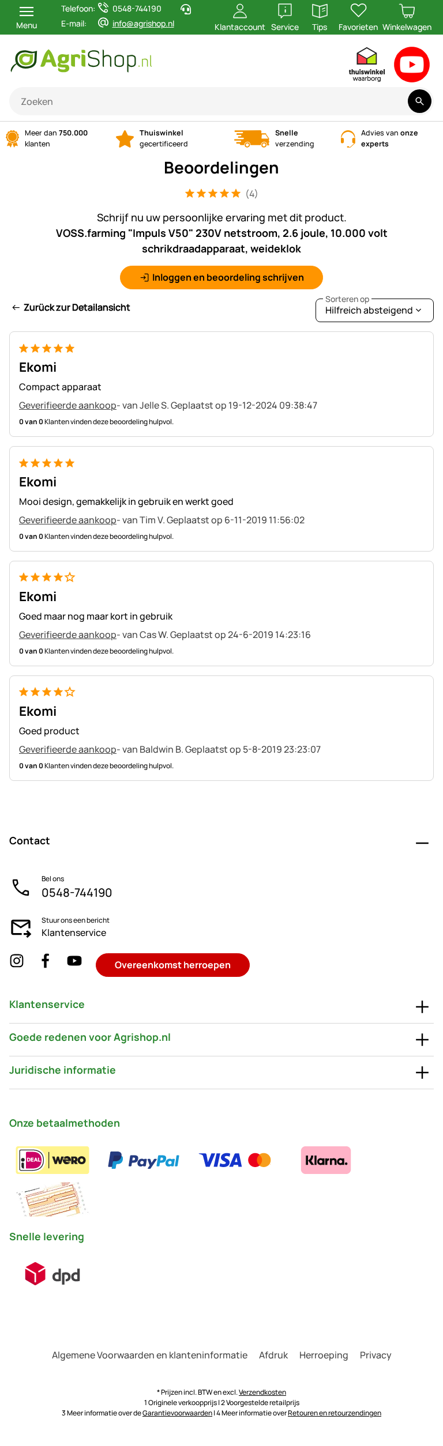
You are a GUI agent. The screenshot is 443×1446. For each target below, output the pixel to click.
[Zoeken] (419, 101)
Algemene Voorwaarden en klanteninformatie (149, 1355)
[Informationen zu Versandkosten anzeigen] (52, 1273)
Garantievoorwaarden (177, 1413)
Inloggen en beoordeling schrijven (228, 277)
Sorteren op (347, 299)
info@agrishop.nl (143, 23)
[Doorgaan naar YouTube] (412, 67)
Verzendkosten (262, 1392)
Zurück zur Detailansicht (77, 307)
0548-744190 (77, 892)
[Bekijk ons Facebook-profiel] (45, 965)
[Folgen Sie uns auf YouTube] (74, 965)
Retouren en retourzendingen (334, 1413)
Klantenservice (74, 932)
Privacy (376, 1355)
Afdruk (273, 1355)
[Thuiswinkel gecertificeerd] (367, 67)
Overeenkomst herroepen (173, 964)
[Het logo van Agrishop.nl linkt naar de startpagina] (129, 61)
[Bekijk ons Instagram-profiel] (16, 965)
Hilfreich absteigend (369, 307)
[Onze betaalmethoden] (221, 1180)
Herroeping (323, 1355)
